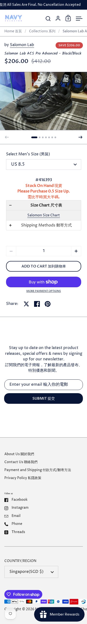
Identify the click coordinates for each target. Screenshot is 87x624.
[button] (34, 137)
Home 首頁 (13, 31)
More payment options (43, 291)
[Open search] (48, 18)
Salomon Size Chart (43, 215)
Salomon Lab (22, 45)
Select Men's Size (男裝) (28, 154)
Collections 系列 (42, 31)
